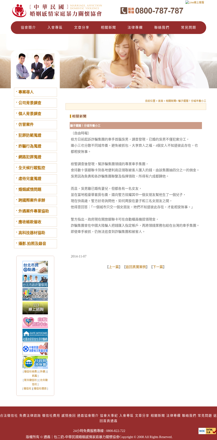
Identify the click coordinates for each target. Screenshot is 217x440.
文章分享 (81, 27)
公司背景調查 (29, 103)
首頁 (161, 101)
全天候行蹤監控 (31, 168)
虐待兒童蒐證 (29, 179)
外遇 (42, 371)
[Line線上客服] (194, 4)
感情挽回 (68, 415)
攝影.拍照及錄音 (32, 244)
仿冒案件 (26, 124)
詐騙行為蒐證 (29, 146)
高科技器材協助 (31, 233)
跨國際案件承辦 (31, 200)
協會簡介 (28, 27)
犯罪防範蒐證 (29, 135)
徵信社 (27, 388)
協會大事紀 (109, 415)
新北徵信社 (30, 380)
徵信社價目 (40, 388)
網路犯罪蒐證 (29, 157)
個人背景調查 (29, 114)
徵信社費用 (51, 415)
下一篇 (158, 267)
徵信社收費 (30, 371)
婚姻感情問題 (29, 189)
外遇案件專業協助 (33, 211)
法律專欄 (135, 27)
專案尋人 (26, 92)
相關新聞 (108, 27)
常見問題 (188, 27)
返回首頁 (108, 40)
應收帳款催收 (29, 222)
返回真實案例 (136, 267)
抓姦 (34, 375)
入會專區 (55, 27)
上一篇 (114, 267)
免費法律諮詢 (30, 415)
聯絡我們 (162, 27)
